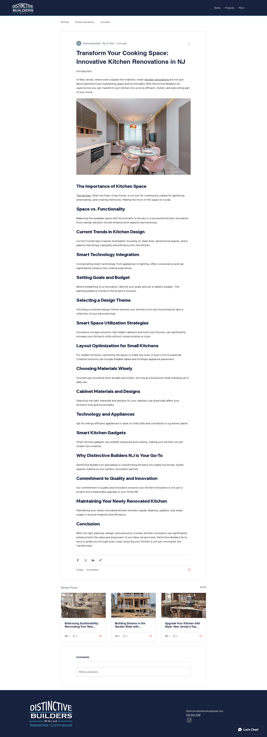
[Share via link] (100, 560)
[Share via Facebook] (77, 560)
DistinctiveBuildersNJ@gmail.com (204, 710)
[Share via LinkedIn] (92, 560)
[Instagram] (189, 720)
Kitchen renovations (84, 22)
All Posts (65, 22)
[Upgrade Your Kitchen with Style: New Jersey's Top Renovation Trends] (183, 605)
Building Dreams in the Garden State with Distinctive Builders (130, 625)
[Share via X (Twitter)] (85, 560)
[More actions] (189, 43)
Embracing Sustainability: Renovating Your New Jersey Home (82, 625)
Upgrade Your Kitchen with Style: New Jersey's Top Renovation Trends (182, 625)
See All (203, 587)
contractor (105, 22)
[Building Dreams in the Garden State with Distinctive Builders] (133, 605)
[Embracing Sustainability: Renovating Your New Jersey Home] (83, 605)
